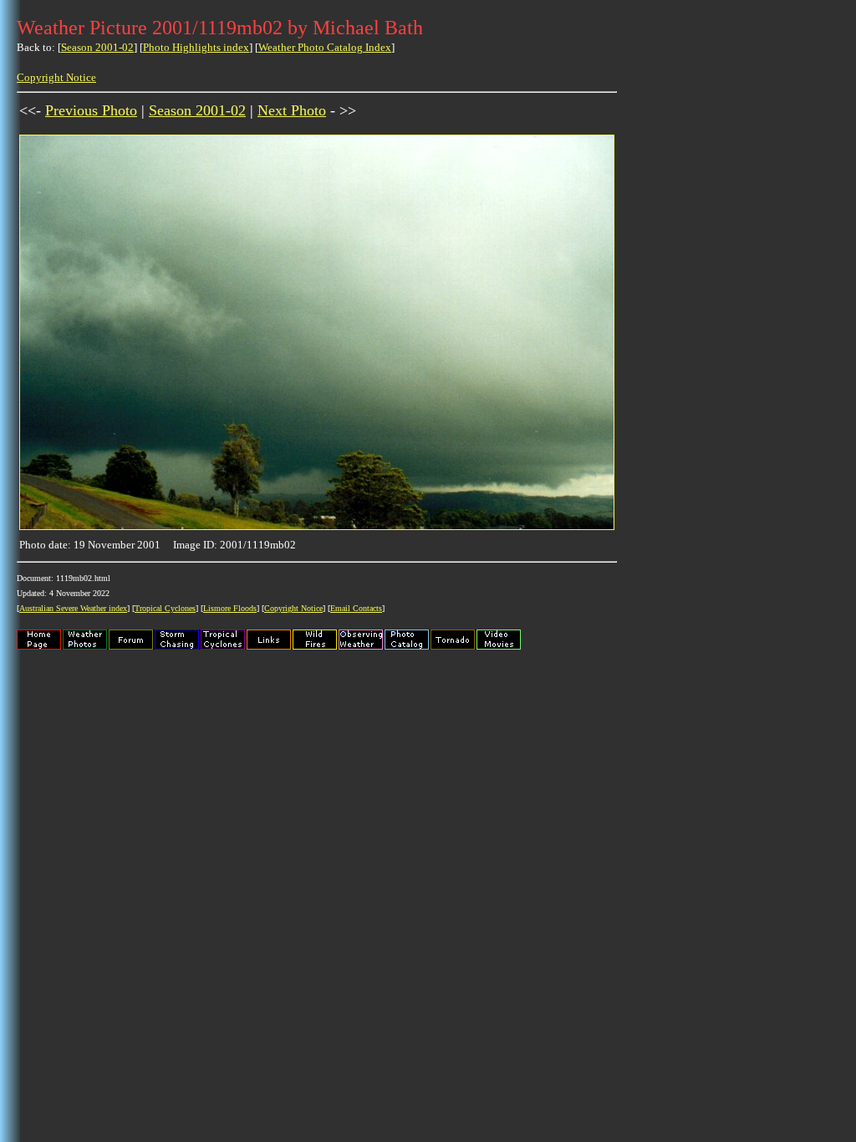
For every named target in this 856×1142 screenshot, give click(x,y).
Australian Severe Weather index (73, 608)
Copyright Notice (56, 77)
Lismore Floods (230, 608)
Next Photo (291, 110)
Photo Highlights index (196, 47)
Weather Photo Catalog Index (324, 47)
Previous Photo (91, 110)
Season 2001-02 (97, 47)
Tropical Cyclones (165, 608)
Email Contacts (356, 608)
